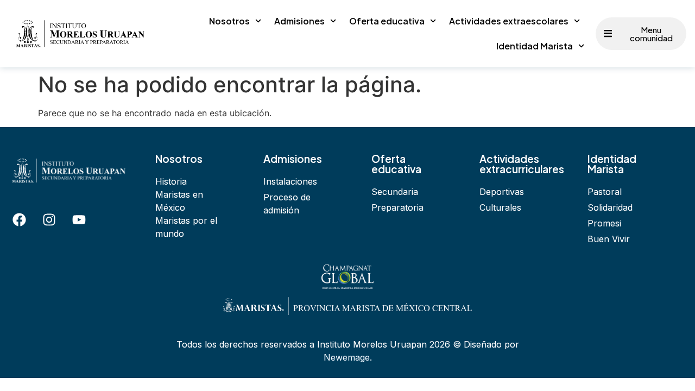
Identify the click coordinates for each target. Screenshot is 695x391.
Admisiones (299, 21)
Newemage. (348, 357)
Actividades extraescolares (508, 21)
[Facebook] (19, 220)
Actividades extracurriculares (521, 163)
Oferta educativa (387, 21)
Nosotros (229, 21)
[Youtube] (78, 220)
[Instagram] (48, 220)
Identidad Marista (534, 46)
